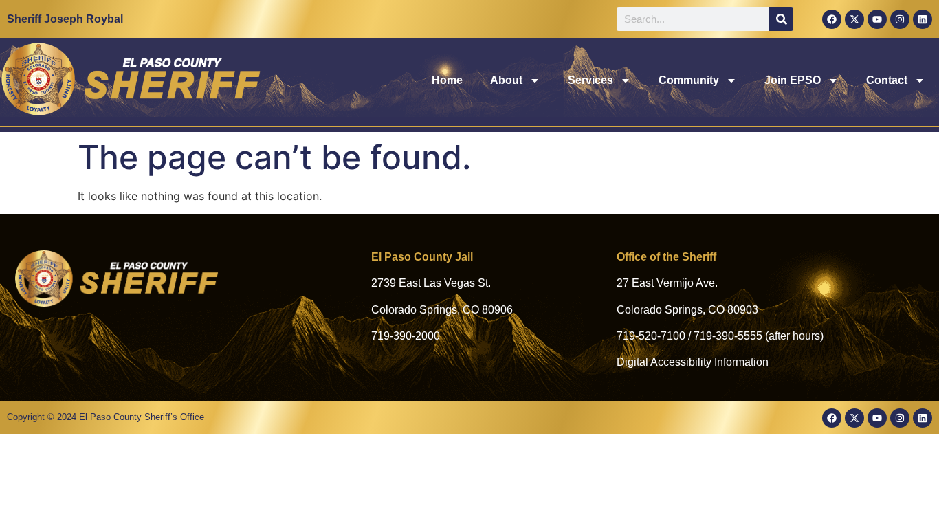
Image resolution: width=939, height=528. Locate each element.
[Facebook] (831, 19)
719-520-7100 (651, 336)
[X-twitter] (854, 19)
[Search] (781, 19)
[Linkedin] (922, 19)
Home (447, 80)
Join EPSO (792, 80)
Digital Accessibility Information (693, 362)
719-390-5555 (728, 336)
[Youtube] (877, 19)
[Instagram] (899, 19)
